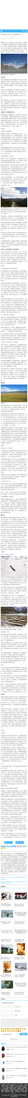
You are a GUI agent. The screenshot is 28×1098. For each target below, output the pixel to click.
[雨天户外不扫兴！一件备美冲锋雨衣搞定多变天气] (7, 949)
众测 (4, 1087)
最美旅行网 (7, 1091)
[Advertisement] (14, 15)
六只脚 (16, 1086)
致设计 (12, 1091)
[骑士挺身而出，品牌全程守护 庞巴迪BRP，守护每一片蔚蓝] (7, 914)
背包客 (6, 1086)
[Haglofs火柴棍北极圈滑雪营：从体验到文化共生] (20, 967)
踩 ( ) (20, 842)
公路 (4, 846)
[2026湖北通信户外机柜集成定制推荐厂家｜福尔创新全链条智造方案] (20, 931)
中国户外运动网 (10, 1087)
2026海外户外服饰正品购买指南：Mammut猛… (19, 958)
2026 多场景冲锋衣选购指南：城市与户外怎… (6, 940)
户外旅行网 (11, 1086)
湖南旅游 (17, 1090)
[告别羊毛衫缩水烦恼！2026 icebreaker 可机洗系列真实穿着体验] (20, 985)
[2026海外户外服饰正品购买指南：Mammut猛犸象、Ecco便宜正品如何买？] (20, 949)
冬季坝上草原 (12, 1088)
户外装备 (3, 1084)
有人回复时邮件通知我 (6, 1034)
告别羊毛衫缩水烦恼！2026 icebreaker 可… (19, 993)
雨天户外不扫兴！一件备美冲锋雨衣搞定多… (6, 958)
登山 (23, 749)
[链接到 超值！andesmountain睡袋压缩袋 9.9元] (3, 1064)
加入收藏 (10, 38)
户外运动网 (17, 1091)
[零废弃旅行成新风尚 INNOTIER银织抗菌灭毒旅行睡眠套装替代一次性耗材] (7, 896)
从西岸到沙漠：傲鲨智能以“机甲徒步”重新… (19, 922)
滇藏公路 (19, 846)
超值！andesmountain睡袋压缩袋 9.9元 (15, 1061)
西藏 (24, 846)
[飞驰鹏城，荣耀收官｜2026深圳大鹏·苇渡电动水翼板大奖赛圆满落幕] (7, 985)
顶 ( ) (9, 842)
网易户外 (20, 1087)
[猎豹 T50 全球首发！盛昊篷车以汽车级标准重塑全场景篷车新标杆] (20, 896)
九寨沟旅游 (5, 1088)
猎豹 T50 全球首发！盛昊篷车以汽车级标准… (19, 905)
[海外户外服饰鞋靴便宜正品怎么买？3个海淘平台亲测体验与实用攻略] (7, 967)
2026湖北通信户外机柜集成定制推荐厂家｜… (19, 940)
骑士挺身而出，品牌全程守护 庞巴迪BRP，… (6, 922)
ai (14, 1092)
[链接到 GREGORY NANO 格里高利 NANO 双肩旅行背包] (3, 1072)
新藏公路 (13, 846)
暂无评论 (4, 38)
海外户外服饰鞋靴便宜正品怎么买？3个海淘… (6, 975)
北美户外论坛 (13, 1084)
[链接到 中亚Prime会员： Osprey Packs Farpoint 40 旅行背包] (3, 1057)
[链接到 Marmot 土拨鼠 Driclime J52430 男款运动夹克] (3, 1079)
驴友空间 (21, 1086)
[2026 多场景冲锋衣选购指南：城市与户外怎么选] (7, 931)
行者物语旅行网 (20, 1088)
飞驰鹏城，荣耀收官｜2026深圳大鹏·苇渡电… (6, 993)
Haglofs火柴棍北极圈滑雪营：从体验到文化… (19, 975)
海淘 (16, 1087)
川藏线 (8, 846)
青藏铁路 (3, 848)
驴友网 (12, 1090)
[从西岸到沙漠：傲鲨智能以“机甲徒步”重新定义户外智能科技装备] (20, 914)
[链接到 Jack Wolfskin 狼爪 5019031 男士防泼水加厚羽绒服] (3, 1050)
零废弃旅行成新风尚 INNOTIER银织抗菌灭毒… (6, 905)
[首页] (1, 31)
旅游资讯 (7, 1090)
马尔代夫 (22, 1090)
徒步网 (7, 1084)
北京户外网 (20, 1084)
